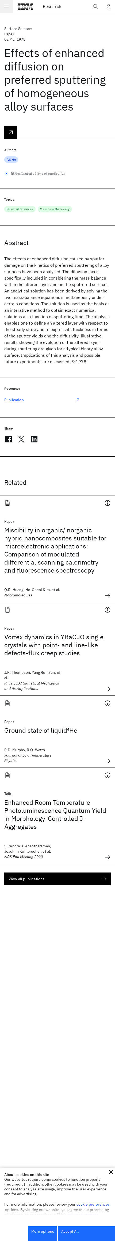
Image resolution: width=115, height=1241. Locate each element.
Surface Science (18, 28)
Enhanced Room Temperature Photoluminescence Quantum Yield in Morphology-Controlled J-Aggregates (55, 814)
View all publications (26, 879)
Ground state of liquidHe (40, 730)
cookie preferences (93, 1204)
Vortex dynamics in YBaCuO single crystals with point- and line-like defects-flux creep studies (53, 645)
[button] (111, 1172)
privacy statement (82, 1214)
